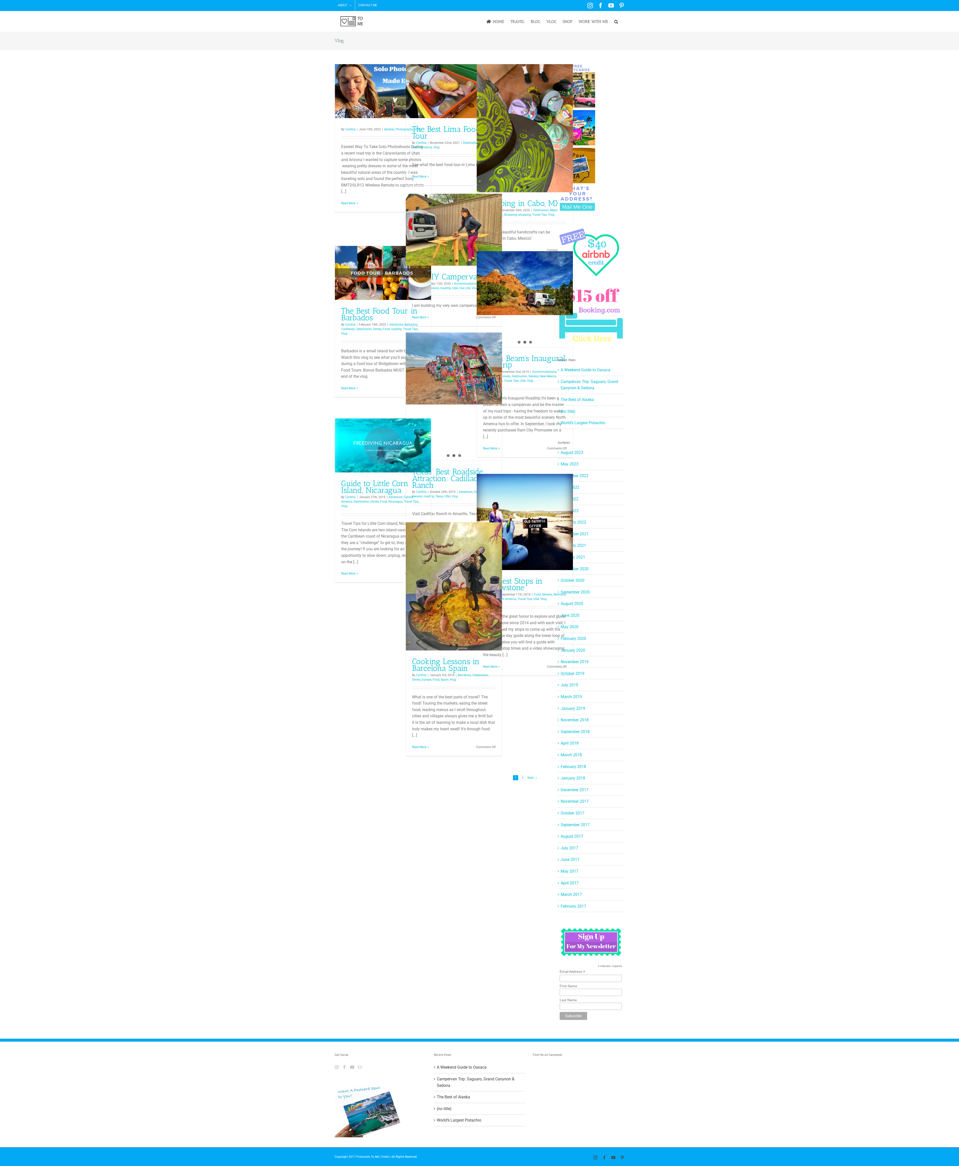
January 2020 (573, 650)
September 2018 (575, 731)
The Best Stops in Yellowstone (512, 584)
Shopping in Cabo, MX (521, 203)
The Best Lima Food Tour (446, 132)
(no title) (568, 411)
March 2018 (571, 755)
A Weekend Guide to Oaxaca (585, 370)
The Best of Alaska (577, 399)
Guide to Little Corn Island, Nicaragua (374, 487)
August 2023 (572, 452)
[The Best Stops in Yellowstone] (525, 522)
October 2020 (572, 580)
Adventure (396, 324)
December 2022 (574, 475)
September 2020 (575, 592)
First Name (568, 986)
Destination (471, 143)
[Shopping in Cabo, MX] (525, 128)
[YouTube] (352, 1067)
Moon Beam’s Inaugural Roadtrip (524, 362)
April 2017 (570, 883)
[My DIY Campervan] (454, 230)
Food (386, 329)
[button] (616, 21)
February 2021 (573, 545)
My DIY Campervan (447, 276)
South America (422, 147)
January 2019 (573, 708)
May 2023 (569, 464)
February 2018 (573, 766)
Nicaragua (395, 501)
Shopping (510, 214)
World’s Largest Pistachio (583, 422)
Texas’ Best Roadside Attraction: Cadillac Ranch (447, 478)
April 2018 (570, 743)
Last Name (568, 1000)
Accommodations (466, 283)
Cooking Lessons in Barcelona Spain (446, 665)
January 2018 (573, 778)
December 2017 (574, 789)
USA (455, 288)
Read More (348, 203)
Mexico (554, 210)
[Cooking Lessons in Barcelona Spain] (454, 586)
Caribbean (348, 329)
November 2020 (575, 569)
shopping (524, 214)
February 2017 (573, 906)
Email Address (572, 971)
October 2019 (572, 673)
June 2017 (570, 859)
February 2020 (573, 638)
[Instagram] (337, 1067)
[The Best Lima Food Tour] (454, 91)
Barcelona (464, 675)
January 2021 (573, 557)
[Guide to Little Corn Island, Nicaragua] (383, 445)
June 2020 (570, 615)
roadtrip (445, 288)
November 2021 (575, 534)
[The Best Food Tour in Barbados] (383, 273)
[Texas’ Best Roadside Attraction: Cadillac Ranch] (454, 368)
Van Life (464, 288)
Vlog (436, 147)
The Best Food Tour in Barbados (379, 314)
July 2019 (569, 685)
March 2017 (571, 894)
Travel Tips (539, 214)
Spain (445, 679)
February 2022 (573, 522)
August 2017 (572, 836)
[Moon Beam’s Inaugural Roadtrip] (525, 283)
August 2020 (572, 603)
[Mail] (360, 1067)
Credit (385, 1157)
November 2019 (575, 661)
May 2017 (569, 871)
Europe (426, 679)
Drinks (377, 329)
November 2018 (575, 720)
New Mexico (548, 376)
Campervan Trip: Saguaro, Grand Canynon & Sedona (475, 1082)
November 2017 (575, 801)
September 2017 (575, 824)
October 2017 (572, 813)
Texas (439, 496)
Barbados (410, 324)
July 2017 (569, 848)
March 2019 (571, 696)
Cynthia (350, 129)
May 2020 (569, 626)
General (389, 129)
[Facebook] (344, 1067)
